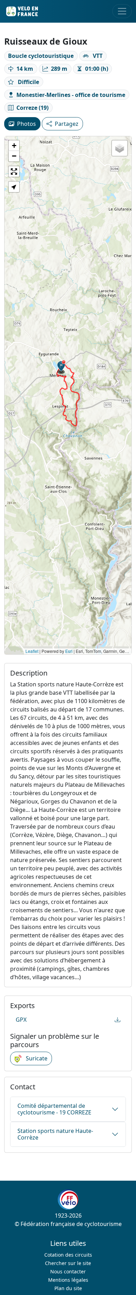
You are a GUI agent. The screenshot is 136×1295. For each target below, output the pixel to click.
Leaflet (31, 651)
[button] (61, 367)
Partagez (66, 124)
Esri (69, 651)
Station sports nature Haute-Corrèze (55, 1134)
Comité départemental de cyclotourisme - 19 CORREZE (54, 1109)
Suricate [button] (35, 1058)
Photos (26, 124)
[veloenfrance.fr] (21, 11)
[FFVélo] (68, 1200)
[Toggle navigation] (122, 11)
